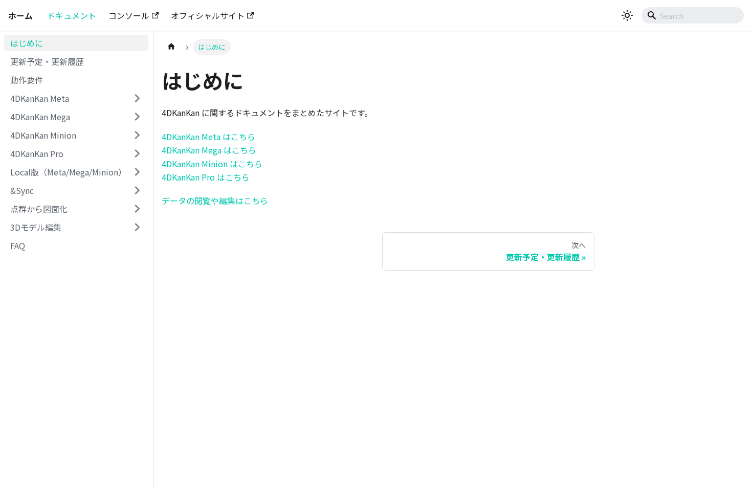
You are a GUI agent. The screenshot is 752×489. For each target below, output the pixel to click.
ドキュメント (71, 15)
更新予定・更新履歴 (47, 61)
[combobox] (693, 15)
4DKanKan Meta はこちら (208, 136)
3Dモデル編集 (35, 227)
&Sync (22, 190)
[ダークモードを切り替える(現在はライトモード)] (627, 15)
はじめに (26, 43)
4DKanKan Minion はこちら (212, 164)
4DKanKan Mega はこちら (209, 150)
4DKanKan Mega (40, 116)
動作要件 (26, 80)
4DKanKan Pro (36, 153)
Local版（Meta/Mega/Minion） (68, 172)
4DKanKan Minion (43, 135)
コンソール (128, 15)
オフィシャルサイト (208, 15)
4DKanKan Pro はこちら (206, 177)
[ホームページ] (171, 47)
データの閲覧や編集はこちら (215, 200)
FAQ (17, 245)
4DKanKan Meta (39, 98)
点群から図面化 (39, 209)
